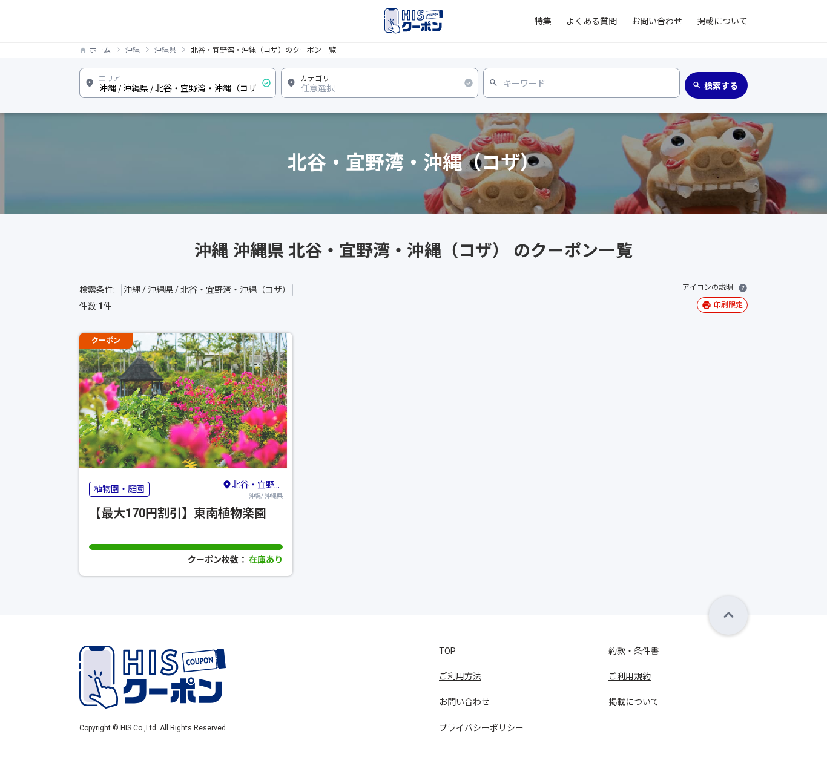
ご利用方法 (460, 676)
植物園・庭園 (119, 489)
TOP (447, 651)
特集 (543, 21)
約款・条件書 (633, 651)
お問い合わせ (656, 21)
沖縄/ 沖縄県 (257, 489)
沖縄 (132, 50)
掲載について (722, 21)
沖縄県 (165, 50)
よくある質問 (591, 21)
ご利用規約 (629, 676)
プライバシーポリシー (481, 728)
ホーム (100, 50)
